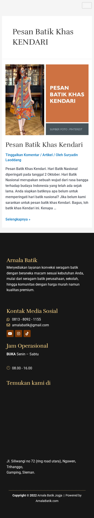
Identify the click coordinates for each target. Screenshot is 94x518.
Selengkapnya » (17, 219)
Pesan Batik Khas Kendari (44, 145)
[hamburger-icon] (87, 5)
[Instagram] (18, 333)
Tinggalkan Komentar (22, 155)
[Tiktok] (27, 333)
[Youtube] (10, 333)
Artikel (47, 155)
